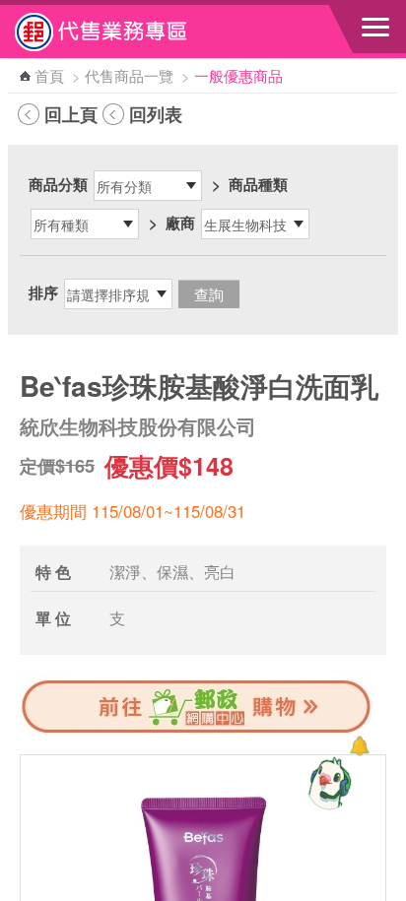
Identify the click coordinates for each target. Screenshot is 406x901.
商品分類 (58, 184)
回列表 (155, 114)
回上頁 (71, 114)
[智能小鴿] (327, 782)
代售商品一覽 (129, 75)
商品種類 (258, 184)
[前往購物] (197, 730)
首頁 (49, 75)
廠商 (180, 222)
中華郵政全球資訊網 (123, 31)
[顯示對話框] (359, 746)
